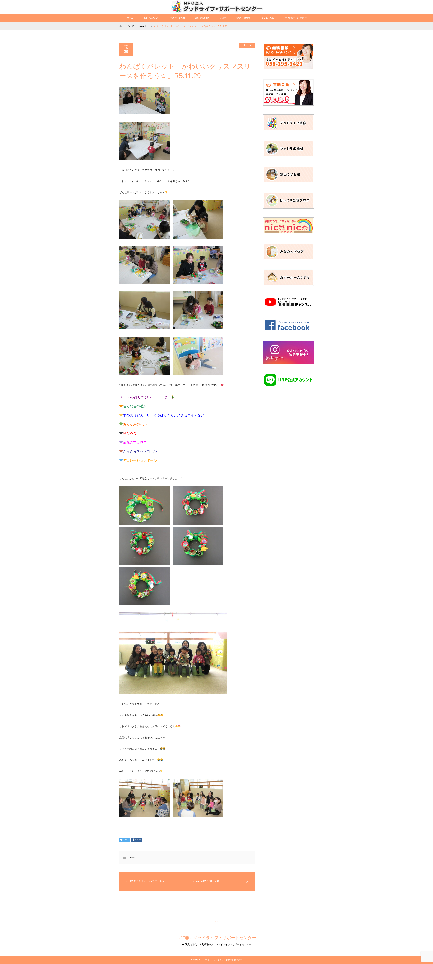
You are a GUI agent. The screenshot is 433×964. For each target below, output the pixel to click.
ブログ (222, 17)
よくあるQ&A (268, 17)
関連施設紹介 (202, 17)
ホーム (130, 17)
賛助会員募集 (243, 17)
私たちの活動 (177, 17)
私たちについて (152, 17)
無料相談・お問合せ (296, 17)
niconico (247, 45)
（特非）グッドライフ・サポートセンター (216, 937)
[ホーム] (120, 23)
